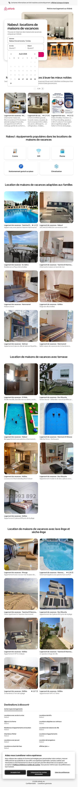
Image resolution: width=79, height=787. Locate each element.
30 (35, 79)
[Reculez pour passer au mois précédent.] (11, 54)
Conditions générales (45, 783)
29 (31, 79)
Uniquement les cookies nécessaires (39, 773)
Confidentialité (31, 783)
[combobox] (25, 41)
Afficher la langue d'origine (60, 3)
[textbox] (16, 48)
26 (19, 79)
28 (27, 79)
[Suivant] (42, 88)
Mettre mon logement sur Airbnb (59, 9)
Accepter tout (15, 772)
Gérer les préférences (62, 772)
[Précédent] (35, 88)
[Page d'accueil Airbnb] (9, 8)
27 (23, 79)
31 (11, 83)
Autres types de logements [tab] (13, 709)
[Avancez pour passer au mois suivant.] (34, 54)
